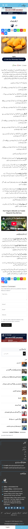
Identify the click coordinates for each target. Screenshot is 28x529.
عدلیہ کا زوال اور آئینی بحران (17, 391)
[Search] (24, 354)
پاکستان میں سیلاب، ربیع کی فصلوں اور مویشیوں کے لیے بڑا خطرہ (12, 384)
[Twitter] (5, 30)
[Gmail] (12, 30)
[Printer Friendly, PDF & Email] (19, 65)
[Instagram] (2, 33)
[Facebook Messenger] (5, 33)
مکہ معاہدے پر (19, 363)
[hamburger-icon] (6, 5)
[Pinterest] (21, 30)
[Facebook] (2, 30)
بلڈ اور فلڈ (19, 398)
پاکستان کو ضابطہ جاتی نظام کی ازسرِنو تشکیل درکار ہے (13, 370)
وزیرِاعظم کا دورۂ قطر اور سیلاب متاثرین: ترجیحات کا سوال (13, 412)
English (7, 527)
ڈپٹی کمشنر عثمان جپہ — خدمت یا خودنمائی (15, 419)
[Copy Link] (24, 30)
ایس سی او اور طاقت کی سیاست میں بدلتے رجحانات (14, 426)
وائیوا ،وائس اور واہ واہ (18, 405)
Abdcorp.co (21, 523)
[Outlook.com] (15, 30)
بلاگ (14, 17)
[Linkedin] (9, 30)
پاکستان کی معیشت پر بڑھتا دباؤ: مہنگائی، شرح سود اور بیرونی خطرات (11, 377)
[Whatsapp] (18, 30)
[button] (3, 5)
